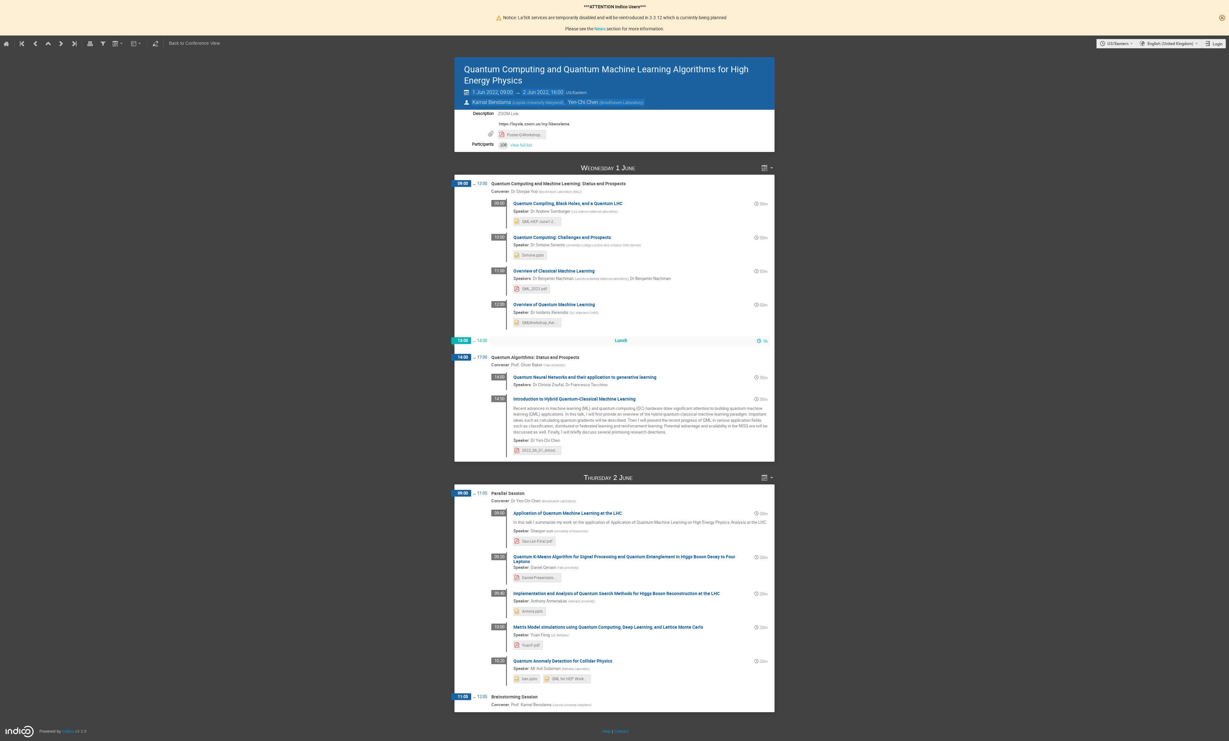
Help (606, 731)
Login (1218, 44)
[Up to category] (48, 44)
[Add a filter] (102, 44)
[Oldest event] (22, 44)
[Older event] (35, 44)
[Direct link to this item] (644, 167)
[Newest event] (73, 44)
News (600, 29)
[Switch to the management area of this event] (155, 44)
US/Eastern (1118, 43)
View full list (521, 145)
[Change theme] (136, 44)
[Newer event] (61, 44)
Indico (68, 731)
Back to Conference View (194, 43)
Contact (621, 731)
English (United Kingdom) (1170, 43)
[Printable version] (90, 44)
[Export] (118, 44)
